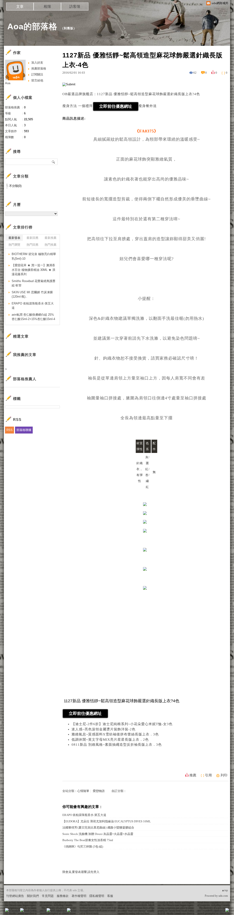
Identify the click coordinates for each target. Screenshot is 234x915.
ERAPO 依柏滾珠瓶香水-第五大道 (84, 815)
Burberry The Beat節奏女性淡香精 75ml (87, 840)
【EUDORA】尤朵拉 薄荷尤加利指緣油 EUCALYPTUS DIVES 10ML (106, 821)
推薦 (192, 775)
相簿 (47, 6)
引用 (208, 775)
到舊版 (68, 28)
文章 (20, 6)
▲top (225, 890)
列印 (224, 775)
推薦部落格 (38, 68)
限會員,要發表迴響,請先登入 (80, 872)
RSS (9, 430)
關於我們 (33, 896)
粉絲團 (14, 911)
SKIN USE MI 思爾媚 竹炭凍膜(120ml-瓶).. (32, 295)
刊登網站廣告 (15, 896)
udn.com (223, 895)
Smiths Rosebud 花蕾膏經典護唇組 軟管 (33, 283)
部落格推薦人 (24, 379)
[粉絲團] (7, 910)
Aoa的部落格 (32, 26)
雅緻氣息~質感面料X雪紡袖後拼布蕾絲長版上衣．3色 (115, 734)
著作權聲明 (79, 896)
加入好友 (37, 62)
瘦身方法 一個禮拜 (77, 106)
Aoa (7, 83)
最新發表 (14, 238)
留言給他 (37, 80)
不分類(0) (15, 186)
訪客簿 (74, 6)
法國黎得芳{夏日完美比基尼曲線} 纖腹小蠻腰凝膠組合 (98, 827)
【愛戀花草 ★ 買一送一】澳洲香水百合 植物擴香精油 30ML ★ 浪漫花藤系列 (33, 270)
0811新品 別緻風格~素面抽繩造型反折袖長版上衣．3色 (117, 744)
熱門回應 (32, 244)
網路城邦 (218, 911)
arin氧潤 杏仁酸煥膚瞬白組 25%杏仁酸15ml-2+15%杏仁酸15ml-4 (33, 317)
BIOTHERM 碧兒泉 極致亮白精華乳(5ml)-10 (34, 256)
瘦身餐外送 (147, 106)
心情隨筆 (83, 791)
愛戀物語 (99, 791)
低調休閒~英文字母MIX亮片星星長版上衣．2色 (110, 739)
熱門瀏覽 (14, 244)
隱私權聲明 (96, 896)
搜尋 (54, 162)
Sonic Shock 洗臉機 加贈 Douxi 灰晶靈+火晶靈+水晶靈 (97, 834)
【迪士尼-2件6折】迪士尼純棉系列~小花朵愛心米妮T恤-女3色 (122, 724)
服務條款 (63, 896)
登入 (198, 911)
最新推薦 (50, 238)
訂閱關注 (37, 74)
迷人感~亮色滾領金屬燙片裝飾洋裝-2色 (104, 729)
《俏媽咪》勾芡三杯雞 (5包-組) (82, 846)
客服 (110, 896)
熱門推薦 (50, 244)
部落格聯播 (23, 430)
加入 (207, 911)
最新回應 (32, 238)
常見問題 (48, 896)
